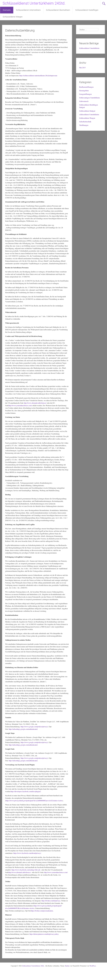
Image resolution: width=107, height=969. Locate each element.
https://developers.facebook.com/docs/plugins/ (26, 791)
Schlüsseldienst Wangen (12, 17)
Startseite (7, 10)
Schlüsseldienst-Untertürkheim (28, 10)
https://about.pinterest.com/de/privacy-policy (44, 934)
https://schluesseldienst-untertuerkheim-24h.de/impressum (38, 75)
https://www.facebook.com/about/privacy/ (27, 853)
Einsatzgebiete (84, 90)
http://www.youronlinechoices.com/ (20, 405)
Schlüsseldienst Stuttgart (87, 111)
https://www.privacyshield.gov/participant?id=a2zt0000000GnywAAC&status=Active (34, 800)
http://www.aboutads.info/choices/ (35, 403)
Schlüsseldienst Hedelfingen (86, 10)
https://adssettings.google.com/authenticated (23, 729)
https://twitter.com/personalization (42, 911)
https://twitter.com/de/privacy (50, 901)
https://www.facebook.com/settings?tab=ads (25, 870)
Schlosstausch (83, 101)
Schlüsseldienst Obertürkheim (58, 10)
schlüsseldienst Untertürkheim (89, 114)
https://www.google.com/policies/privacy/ (34, 726)
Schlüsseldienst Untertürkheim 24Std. (34, 3)
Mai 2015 (82, 67)
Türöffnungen (83, 125)
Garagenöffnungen (85, 94)
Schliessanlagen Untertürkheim (89, 98)
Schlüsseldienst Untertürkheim (89, 48)
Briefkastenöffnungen (86, 87)
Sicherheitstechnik (85, 121)
